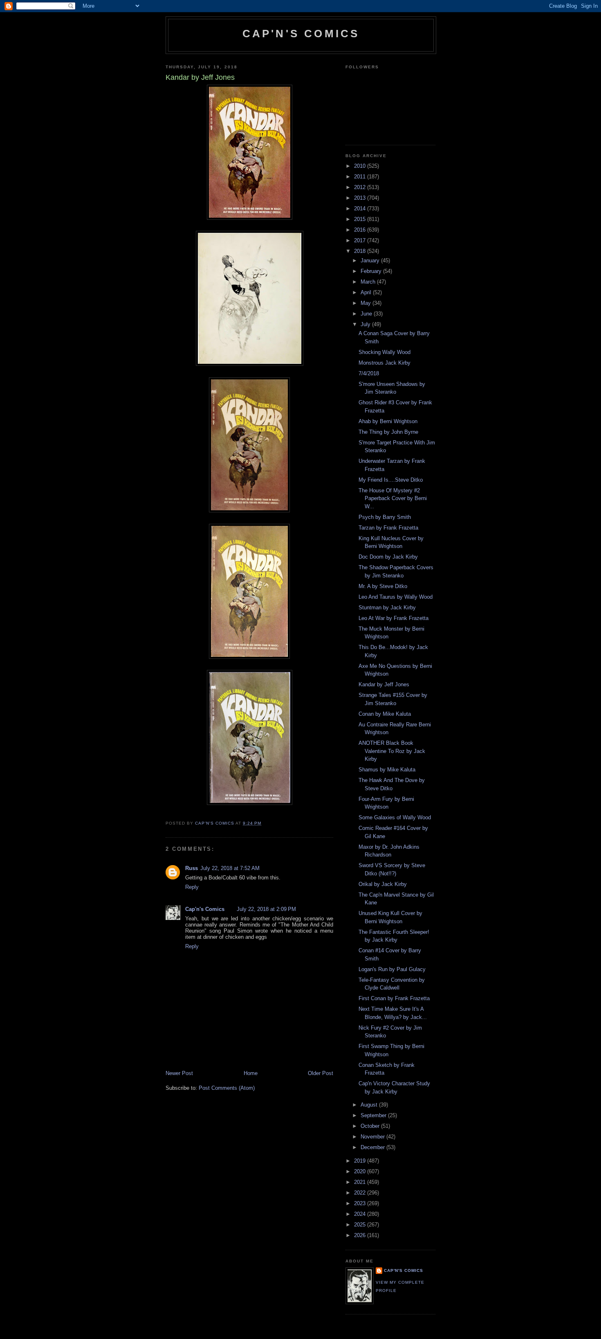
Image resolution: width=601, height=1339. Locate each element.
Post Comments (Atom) (227, 1088)
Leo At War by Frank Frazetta (393, 618)
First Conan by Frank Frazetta (394, 998)
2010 (360, 166)
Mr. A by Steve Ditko (383, 586)
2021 (360, 1182)
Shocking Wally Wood (384, 352)
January (371, 260)
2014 (360, 208)
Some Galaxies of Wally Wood (395, 817)
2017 (360, 240)
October (371, 1126)
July (366, 324)
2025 (360, 1225)
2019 (360, 1161)
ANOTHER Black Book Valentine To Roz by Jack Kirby (392, 751)
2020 (360, 1171)
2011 (360, 177)
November (373, 1137)
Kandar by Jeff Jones (384, 684)
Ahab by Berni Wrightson (388, 421)
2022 (360, 1193)
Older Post (320, 1073)
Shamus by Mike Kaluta (387, 769)
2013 (360, 198)
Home (251, 1073)
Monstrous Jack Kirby (384, 363)
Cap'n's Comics (301, 33)
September (374, 1115)
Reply (192, 887)
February (372, 271)
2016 (360, 230)
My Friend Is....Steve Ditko (391, 480)
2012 (360, 187)
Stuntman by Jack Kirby (387, 607)
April (367, 292)
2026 (360, 1235)
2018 (360, 251)
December (373, 1147)
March (369, 282)
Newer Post (179, 1073)
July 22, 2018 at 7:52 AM (230, 868)
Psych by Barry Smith (385, 517)
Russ (191, 868)
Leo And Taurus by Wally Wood (396, 597)
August (370, 1105)
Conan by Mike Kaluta (385, 714)
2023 (360, 1203)
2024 (360, 1214)
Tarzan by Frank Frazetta (388, 528)
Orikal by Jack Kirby (383, 884)
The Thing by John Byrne (388, 432)
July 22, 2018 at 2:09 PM (266, 909)
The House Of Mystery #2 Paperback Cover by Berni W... (393, 498)
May (366, 303)
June (367, 314)
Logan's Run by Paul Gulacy (392, 969)
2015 (360, 219)
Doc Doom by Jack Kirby (388, 557)
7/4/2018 (369, 373)
